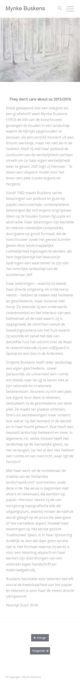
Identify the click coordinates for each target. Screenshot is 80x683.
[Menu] (68, 9)
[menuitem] (57, 9)
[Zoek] (57, 9)
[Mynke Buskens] (33, 9)
